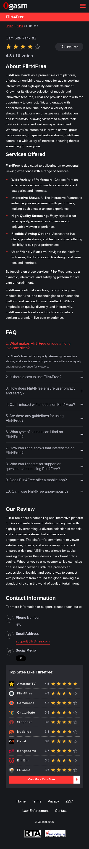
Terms (36, 801)
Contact (61, 811)
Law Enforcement (35, 811)
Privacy (53, 801)
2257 (69, 801)
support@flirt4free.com (33, 641)
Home (21, 801)
